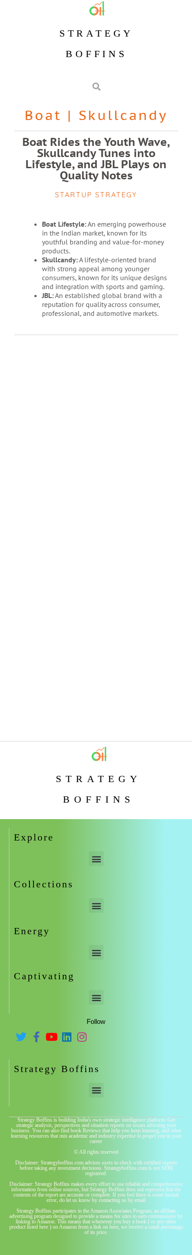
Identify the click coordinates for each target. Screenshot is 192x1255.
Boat (43, 115)
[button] (96, 858)
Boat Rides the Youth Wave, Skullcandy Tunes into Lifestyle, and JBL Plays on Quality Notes (96, 158)
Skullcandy (123, 115)
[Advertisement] (96, 440)
